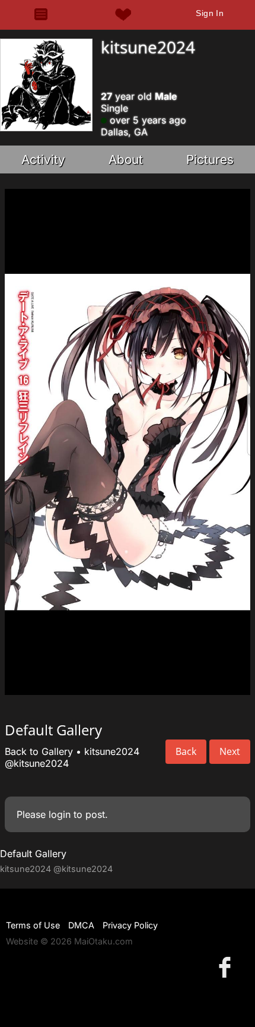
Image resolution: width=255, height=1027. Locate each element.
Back (186, 751)
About (126, 159)
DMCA (81, 925)
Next (229, 751)
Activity (43, 159)
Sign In (210, 13)
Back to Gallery (39, 751)
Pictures (210, 159)
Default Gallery (33, 853)
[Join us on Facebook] (227, 966)
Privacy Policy (130, 925)
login (60, 814)
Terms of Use (33, 925)
